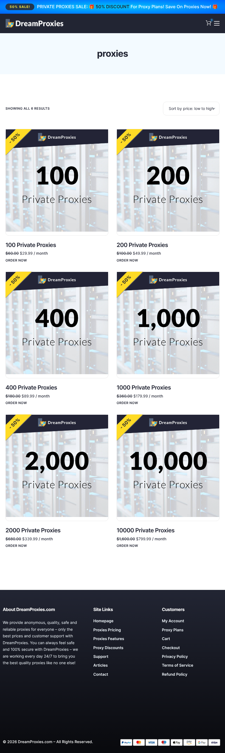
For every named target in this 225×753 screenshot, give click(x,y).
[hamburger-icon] (217, 23)
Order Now (16, 260)
